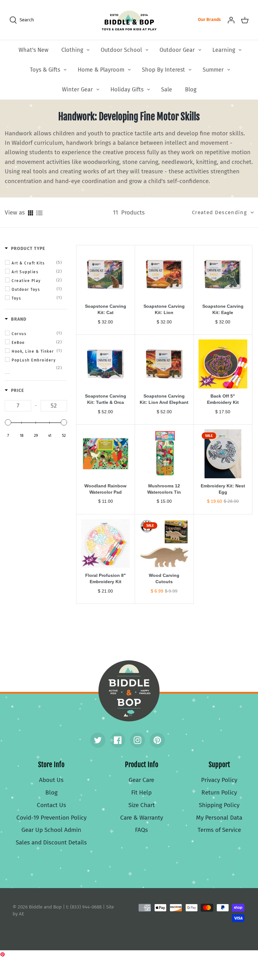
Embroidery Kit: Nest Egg (223, 489)
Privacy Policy (219, 780)
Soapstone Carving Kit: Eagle (223, 309)
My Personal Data (219, 817)
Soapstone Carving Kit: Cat (105, 309)
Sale (166, 89)
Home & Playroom (101, 69)
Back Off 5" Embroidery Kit (223, 399)
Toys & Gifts (45, 69)
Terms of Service (219, 829)
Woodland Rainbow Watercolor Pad (105, 489)
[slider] (8, 422)
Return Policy (219, 792)
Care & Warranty (141, 817)
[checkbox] (37, 263)
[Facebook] (117, 740)
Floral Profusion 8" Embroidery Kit (105, 578)
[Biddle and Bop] (129, 20)
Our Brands (209, 19)
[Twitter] (97, 740)
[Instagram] (137, 740)
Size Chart (141, 805)
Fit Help (141, 792)
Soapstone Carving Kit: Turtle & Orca (105, 399)
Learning (223, 49)
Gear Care (141, 780)
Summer (213, 69)
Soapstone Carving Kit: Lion (164, 309)
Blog (190, 89)
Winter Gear (77, 89)
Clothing (72, 49)
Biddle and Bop (129, 690)
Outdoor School (121, 49)
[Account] (231, 20)
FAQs (141, 829)
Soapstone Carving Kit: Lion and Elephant (164, 399)
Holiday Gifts (126, 89)
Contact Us (51, 805)
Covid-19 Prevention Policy (51, 817)
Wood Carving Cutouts (164, 578)
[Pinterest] (157, 740)
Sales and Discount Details (51, 842)
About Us (51, 780)
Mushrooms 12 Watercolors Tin (164, 489)
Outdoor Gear (177, 49)
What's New (33, 49)
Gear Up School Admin (51, 829)
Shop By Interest (163, 69)
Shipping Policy (219, 805)
